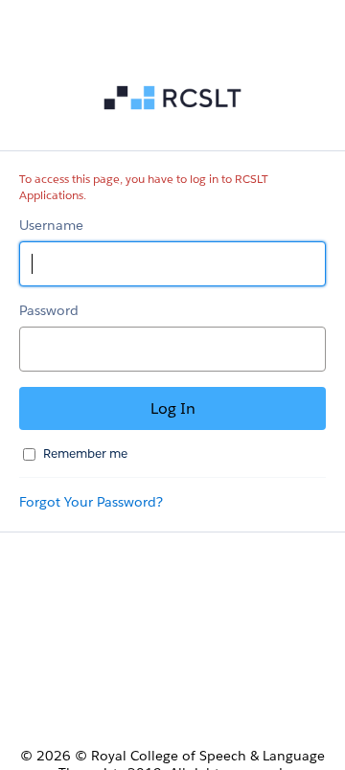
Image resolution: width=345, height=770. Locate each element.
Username (51, 225)
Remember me (85, 453)
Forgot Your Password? (91, 501)
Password (49, 310)
